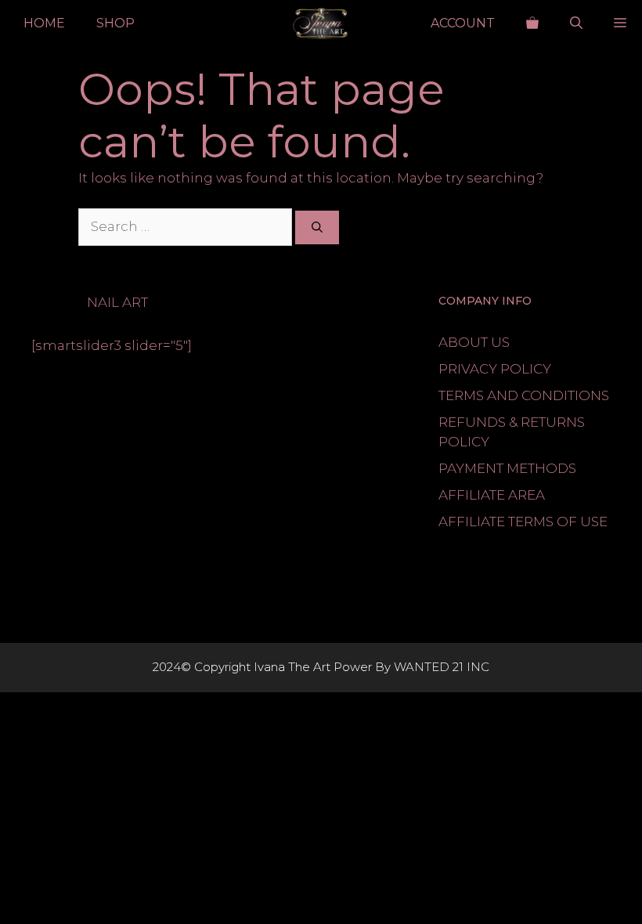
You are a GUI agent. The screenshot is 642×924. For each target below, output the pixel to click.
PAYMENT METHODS (507, 468)
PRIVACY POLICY (494, 369)
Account (463, 23)
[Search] (317, 227)
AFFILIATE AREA (491, 495)
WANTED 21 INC (441, 666)
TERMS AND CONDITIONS (523, 395)
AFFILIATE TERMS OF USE (523, 521)
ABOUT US (474, 342)
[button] (576, 23)
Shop (115, 23)
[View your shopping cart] (532, 23)
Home (44, 23)
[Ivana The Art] (321, 23)
